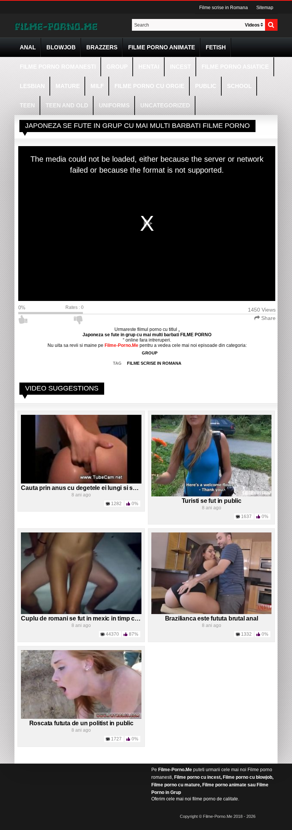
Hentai (148, 66)
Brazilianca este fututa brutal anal (211, 618)
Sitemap (264, 7)
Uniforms (114, 105)
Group (117, 66)
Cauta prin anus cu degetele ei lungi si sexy (82, 488)
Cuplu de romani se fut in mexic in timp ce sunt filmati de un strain (113, 618)
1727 (116, 739)
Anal (28, 47)
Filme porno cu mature (175, 784)
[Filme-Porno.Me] (55, 25)
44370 (112, 634)
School (239, 86)
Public (205, 86)
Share (268, 318)
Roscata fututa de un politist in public (81, 723)
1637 (246, 516)
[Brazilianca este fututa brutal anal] (211, 573)
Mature (68, 86)
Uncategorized (165, 105)
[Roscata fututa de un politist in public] (81, 684)
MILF (97, 86)
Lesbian (32, 86)
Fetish (216, 47)
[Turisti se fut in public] (211, 455)
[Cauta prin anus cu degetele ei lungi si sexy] (81, 449)
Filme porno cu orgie (149, 86)
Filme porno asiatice (235, 66)
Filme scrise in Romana (223, 7)
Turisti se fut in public (211, 501)
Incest (180, 66)
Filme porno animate (161, 47)
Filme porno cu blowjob (247, 777)
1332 (246, 634)
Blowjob (61, 47)
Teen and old (67, 105)
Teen (27, 105)
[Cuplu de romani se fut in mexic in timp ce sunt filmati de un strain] (81, 573)
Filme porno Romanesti (58, 66)
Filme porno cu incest (197, 777)
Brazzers (101, 47)
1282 (116, 503)
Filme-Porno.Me (175, 769)
